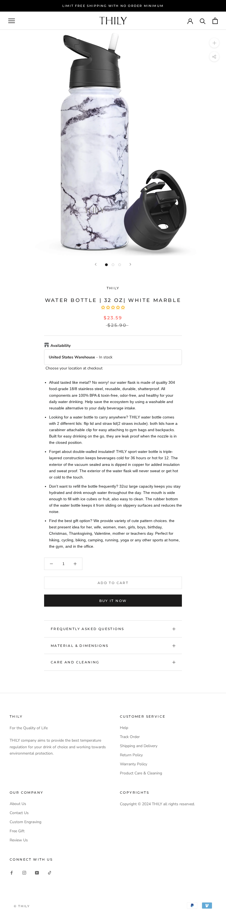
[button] (113, 307)
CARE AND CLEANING (75, 662)
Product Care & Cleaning (141, 773)
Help (124, 727)
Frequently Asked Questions (87, 629)
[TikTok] (50, 872)
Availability (60, 345)
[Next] (130, 264)
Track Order (130, 736)
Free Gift (17, 831)
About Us (18, 803)
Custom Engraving (25, 822)
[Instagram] (24, 872)
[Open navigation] (11, 20)
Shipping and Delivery (138, 746)
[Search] (203, 21)
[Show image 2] (113, 264)
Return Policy (131, 755)
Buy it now (113, 601)
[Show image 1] (106, 264)
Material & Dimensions (79, 646)
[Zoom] (214, 43)
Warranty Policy (133, 764)
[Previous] (95, 264)
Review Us (19, 840)
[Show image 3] (119, 264)
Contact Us (19, 812)
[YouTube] (37, 872)
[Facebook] (12, 872)
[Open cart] (215, 21)
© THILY (22, 906)
